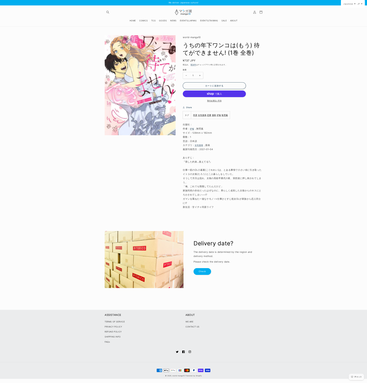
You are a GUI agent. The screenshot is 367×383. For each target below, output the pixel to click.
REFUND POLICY (113, 331)
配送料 (193, 65)
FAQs (107, 342)
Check (202, 271)
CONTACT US (192, 326)
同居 (195, 115)
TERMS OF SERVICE (115, 321)
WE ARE (189, 321)
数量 (185, 70)
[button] (108, 12)
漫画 (214, 115)
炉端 (219, 115)
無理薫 (224, 115)
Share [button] (189, 107)
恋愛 (209, 115)
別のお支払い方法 (214, 101)
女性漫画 (202, 115)
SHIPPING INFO (113, 336)
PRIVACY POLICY (113, 326)
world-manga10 (178, 376)
